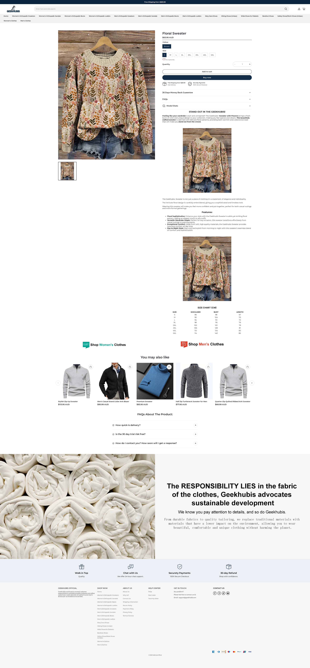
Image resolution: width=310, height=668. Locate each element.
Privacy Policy (127, 612)
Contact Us (127, 598)
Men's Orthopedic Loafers (192, 16)
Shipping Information (130, 602)
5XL (212, 55)
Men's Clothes (25, 21)
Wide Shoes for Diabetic (250, 16)
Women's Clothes (10, 21)
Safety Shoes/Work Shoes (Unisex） (291, 16)
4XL (204, 55)
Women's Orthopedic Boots (75, 16)
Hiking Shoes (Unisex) (229, 16)
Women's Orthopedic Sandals (50, 16)
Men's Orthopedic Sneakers (124, 16)
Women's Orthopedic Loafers (99, 16)
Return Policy (127, 605)
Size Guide (152, 595)
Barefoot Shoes (268, 16)
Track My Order (153, 598)
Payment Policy (128, 609)
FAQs (150, 592)
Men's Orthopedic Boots (170, 16)
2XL (189, 55)
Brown (167, 46)
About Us (126, 592)
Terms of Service (128, 616)
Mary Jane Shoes (211, 16)
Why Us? (126, 595)
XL (182, 55)
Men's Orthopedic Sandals (147, 16)
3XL (197, 55)
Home (6, 16)
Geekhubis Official (157, 655)
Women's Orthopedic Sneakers (23, 16)
